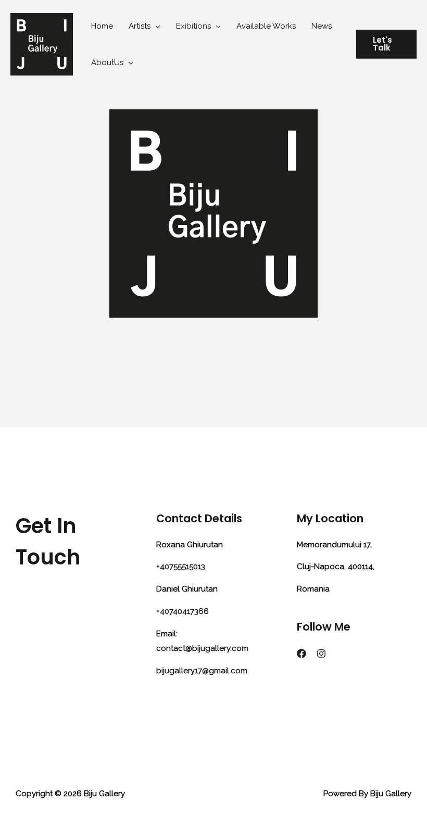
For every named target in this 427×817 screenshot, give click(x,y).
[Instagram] (321, 653)
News (321, 26)
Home (102, 26)
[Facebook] (301, 653)
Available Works (266, 26)
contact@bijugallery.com (202, 648)
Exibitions (193, 26)
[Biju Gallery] (41, 43)
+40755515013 (180, 566)
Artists (139, 26)
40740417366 (184, 611)
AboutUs (107, 62)
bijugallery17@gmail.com (201, 670)
